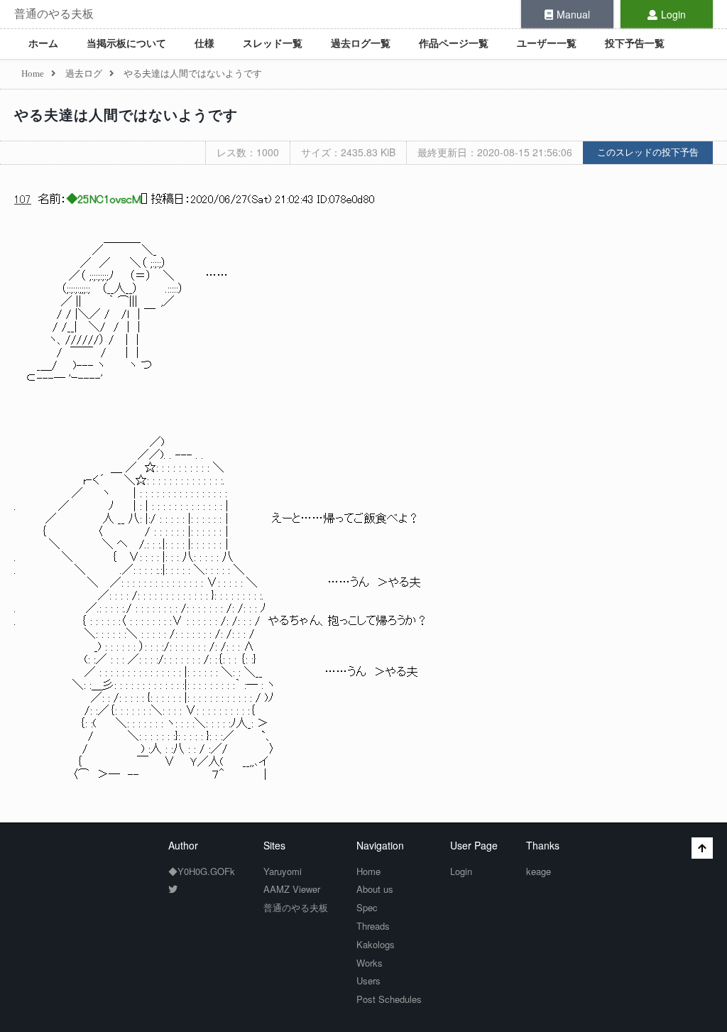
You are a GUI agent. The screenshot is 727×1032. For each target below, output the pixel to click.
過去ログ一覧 (360, 43)
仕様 (204, 43)
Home (368, 871)
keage (538, 871)
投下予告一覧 (635, 43)
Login (673, 14)
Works (369, 962)
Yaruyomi (282, 871)
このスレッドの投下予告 (648, 152)
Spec (367, 907)
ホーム (43, 43)
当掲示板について (126, 43)
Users (368, 980)
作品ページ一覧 (453, 43)
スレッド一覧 (272, 43)
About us (374, 889)
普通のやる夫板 (54, 14)
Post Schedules (389, 999)
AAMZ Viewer (291, 889)
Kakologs (375, 944)
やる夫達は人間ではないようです (126, 115)
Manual (573, 14)
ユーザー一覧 (546, 43)
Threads (373, 926)
